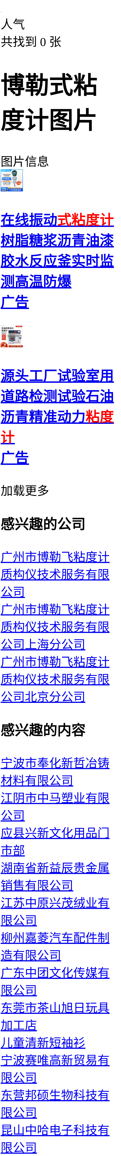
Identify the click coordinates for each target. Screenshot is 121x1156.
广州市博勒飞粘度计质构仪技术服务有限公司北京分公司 (55, 679)
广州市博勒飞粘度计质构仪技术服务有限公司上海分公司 (55, 627)
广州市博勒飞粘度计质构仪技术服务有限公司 (55, 574)
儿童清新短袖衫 (43, 1043)
